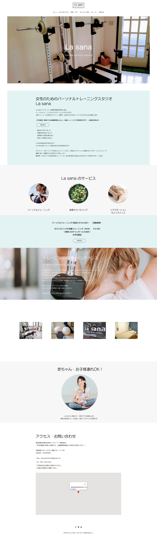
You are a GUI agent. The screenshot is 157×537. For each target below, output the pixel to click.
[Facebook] (76, 527)
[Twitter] (78, 527)
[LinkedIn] (81, 527)
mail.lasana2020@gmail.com (51, 458)
